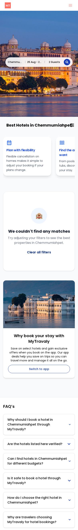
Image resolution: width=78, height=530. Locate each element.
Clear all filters (39, 252)
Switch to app (39, 369)
